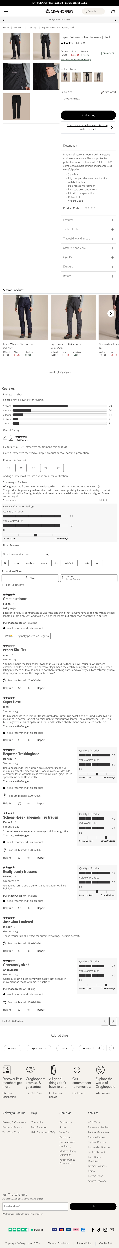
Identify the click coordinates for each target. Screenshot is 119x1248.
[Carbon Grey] (98, 77)
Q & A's (67, 257)
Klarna (91, 1171)
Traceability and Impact (77, 238)
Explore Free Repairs (56, 1095)
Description (70, 145)
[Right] (110, 313)
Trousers (64, 1048)
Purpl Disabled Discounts (95, 1159)
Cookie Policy (106, 1243)
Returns (67, 276)
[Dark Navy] (65, 77)
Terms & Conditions (58, 1243)
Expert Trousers (39, 1048)
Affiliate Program (97, 1181)
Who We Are (103, 1093)
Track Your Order (11, 1132)
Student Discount (97, 1142)
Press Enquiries (39, 1127)
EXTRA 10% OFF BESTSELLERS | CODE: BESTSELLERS (59, 3)
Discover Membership (9, 1095)
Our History (66, 1122)
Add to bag (88, 115)
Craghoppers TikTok (99, 1230)
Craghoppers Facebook (93, 1230)
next (116, 20)
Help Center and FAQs (43, 1132)
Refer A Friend (95, 1176)
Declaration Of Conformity (67, 1144)
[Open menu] (6, 11)
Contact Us (37, 1122)
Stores (63, 1127)
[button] (88, 61)
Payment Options (97, 1166)
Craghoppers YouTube (112, 1230)
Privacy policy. (36, 1214)
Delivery (68, 266)
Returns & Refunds (12, 1127)
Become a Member (98, 1127)
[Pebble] (76, 77)
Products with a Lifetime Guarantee (59, 20)
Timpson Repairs (96, 1137)
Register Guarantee (98, 1132)
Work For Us (66, 1132)
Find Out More (34, 1093)
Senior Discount (96, 1152)
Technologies (71, 229)
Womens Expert (91, 1048)
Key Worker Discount (99, 1147)
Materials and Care (74, 248)
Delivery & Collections (14, 1122)
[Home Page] (59, 11)
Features (68, 220)
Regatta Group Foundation (67, 1162)
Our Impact (78, 1093)
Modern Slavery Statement (68, 1153)
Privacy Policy (84, 1243)
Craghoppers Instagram (105, 1230)
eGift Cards (94, 1122)
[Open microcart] (113, 11)
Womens (12, 1048)
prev (3, 20)
